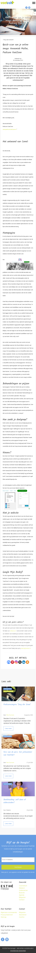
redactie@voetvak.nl (26, 648)
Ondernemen (23, 890)
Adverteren (22, 915)
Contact (21, 900)
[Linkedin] (23, 662)
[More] (27, 662)
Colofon (21, 917)
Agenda (21, 895)
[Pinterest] (12, 662)
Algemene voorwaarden (9, 912)
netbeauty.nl (13, 631)
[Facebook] (8, 662)
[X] (20, 662)
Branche (22, 893)
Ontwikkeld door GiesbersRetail (18, 950)
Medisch (22, 888)
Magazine (22, 897)
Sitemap (3, 917)
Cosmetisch (23, 886)
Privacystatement (7, 915)
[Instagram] (16, 662)
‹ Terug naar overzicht (8, 39)
